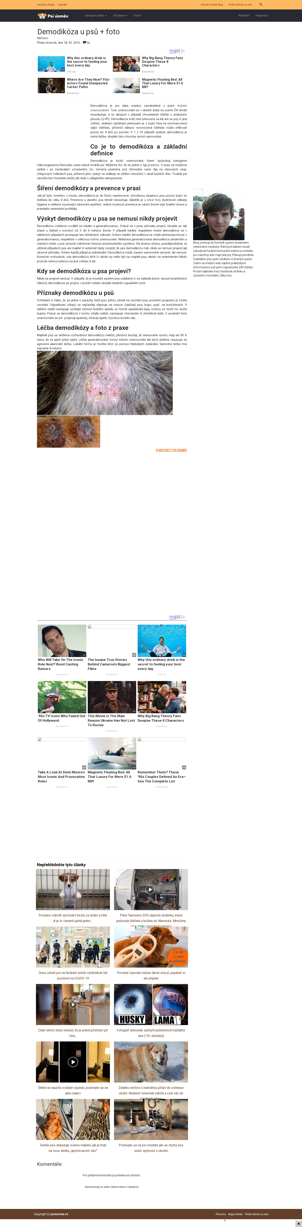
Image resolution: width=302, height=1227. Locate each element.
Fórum (137, 15)
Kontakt (62, 4)
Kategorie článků (95, 15)
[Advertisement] (62, 131)
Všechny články (46, 4)
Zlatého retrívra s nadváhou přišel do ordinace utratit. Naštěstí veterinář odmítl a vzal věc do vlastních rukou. (151, 1093)
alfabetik (51, 42)
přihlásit (135, 1175)
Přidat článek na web (240, 4)
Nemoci (42, 38)
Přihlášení (243, 15)
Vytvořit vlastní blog (212, 4)
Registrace (262, 15)
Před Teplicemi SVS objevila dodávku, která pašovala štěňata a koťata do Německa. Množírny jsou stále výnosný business (151, 920)
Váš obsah (119, 15)
